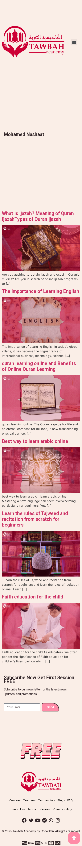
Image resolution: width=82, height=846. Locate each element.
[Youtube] (38, 820)
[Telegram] (44, 820)
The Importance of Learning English (40, 291)
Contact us (17, 809)
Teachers (29, 800)
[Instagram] (58, 820)
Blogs (61, 800)
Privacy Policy (62, 809)
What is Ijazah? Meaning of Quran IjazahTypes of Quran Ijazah (38, 216)
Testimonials (46, 800)
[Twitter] (31, 820)
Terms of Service (39, 809)
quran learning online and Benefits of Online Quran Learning (39, 366)
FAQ (70, 800)
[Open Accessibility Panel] (74, 838)
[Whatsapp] (51, 820)
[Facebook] (24, 820)
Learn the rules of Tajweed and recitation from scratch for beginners (35, 519)
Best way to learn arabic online (35, 441)
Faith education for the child (32, 597)
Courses (15, 800)
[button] (74, 42)
